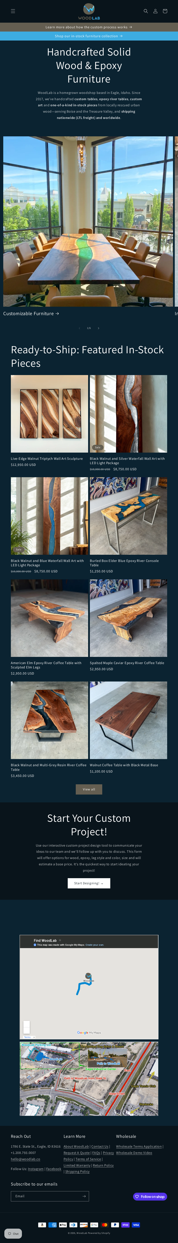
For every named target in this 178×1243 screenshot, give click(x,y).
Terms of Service (88, 1159)
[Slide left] (79, 328)
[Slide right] (98, 328)
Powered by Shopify (99, 1233)
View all (89, 789)
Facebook (53, 1169)
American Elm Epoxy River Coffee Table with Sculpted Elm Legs (46, 665)
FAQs (96, 1152)
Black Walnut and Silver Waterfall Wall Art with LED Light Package (127, 460)
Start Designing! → (89, 883)
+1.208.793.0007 (23, 1152)
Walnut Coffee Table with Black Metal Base (124, 765)
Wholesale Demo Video (134, 1152)
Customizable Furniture (28, 313)
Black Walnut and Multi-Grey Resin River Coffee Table (49, 767)
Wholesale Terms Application (139, 1146)
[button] (13, 11)
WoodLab (82, 1233)
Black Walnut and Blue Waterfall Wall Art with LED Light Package (47, 562)
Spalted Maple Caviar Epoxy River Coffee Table (127, 663)
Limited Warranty (77, 1165)
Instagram (36, 1169)
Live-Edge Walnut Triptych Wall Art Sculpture (47, 458)
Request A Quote (77, 1152)
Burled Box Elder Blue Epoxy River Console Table (124, 562)
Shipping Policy (77, 1171)
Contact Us (99, 1146)
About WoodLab (76, 1146)
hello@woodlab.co (25, 1159)
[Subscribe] (84, 1196)
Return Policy (103, 1165)
